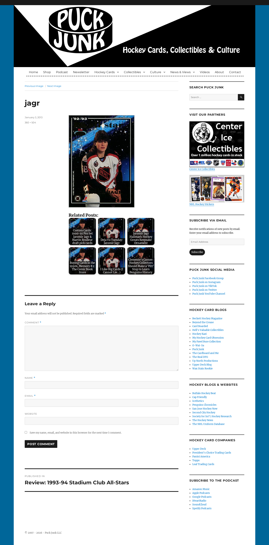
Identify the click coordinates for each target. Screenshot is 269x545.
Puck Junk (198, 349)
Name (30, 377)
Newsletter (81, 72)
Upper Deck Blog (202, 364)
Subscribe (197, 252)
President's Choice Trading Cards (211, 452)
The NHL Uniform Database (208, 424)
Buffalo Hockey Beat (204, 393)
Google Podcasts (202, 496)
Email (30, 395)
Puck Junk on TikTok (204, 286)
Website (31, 413)
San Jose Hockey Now (204, 408)
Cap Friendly (199, 397)
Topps (196, 460)
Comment (33, 322)
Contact (235, 72)
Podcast (62, 72)
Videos (205, 72)
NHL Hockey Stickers (201, 204)
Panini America (201, 456)
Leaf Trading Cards (203, 464)
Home (33, 72)
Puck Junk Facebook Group (208, 278)
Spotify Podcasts (202, 508)
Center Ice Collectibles (202, 169)
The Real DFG (200, 357)
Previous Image (34, 86)
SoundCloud (199, 504)
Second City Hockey (203, 412)
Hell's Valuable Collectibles (208, 330)
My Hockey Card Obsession (208, 337)
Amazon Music (201, 489)
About (219, 72)
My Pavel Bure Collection (206, 341)
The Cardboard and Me (205, 353)
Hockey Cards (104, 72)
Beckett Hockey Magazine (207, 318)
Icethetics (198, 401)
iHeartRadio (199, 500)
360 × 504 (30, 122)
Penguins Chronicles (204, 404)
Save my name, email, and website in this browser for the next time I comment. (76, 432)
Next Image (54, 86)
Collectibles (132, 72)
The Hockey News (202, 420)
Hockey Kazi (199, 333)
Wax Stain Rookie (202, 368)
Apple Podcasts (201, 493)
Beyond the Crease (203, 322)
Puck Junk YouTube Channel (208, 293)
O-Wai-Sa (198, 345)
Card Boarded (200, 326)
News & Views (180, 72)
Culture (155, 72)
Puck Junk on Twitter (204, 289)
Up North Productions (205, 360)
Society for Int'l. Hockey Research (212, 416)
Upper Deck (199, 448)
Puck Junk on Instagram (206, 282)
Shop (47, 72)
